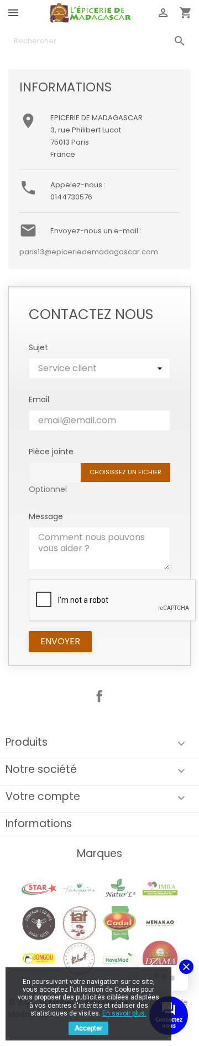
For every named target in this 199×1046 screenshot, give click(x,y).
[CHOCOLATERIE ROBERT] (79, 958)
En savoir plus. (124, 1013)
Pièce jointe (51, 451)
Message (46, 516)
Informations (39, 823)
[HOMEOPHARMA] (79, 888)
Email (39, 399)
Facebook (99, 696)
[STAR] (39, 888)
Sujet (38, 347)
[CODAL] (119, 922)
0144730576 (71, 197)
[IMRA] (160, 888)
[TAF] (79, 922)
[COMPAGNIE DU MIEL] (39, 922)
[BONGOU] (39, 958)
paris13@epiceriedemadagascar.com (88, 252)
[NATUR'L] (119, 888)
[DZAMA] (160, 958)
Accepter (88, 1028)
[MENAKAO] (160, 922)
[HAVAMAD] (119, 958)
